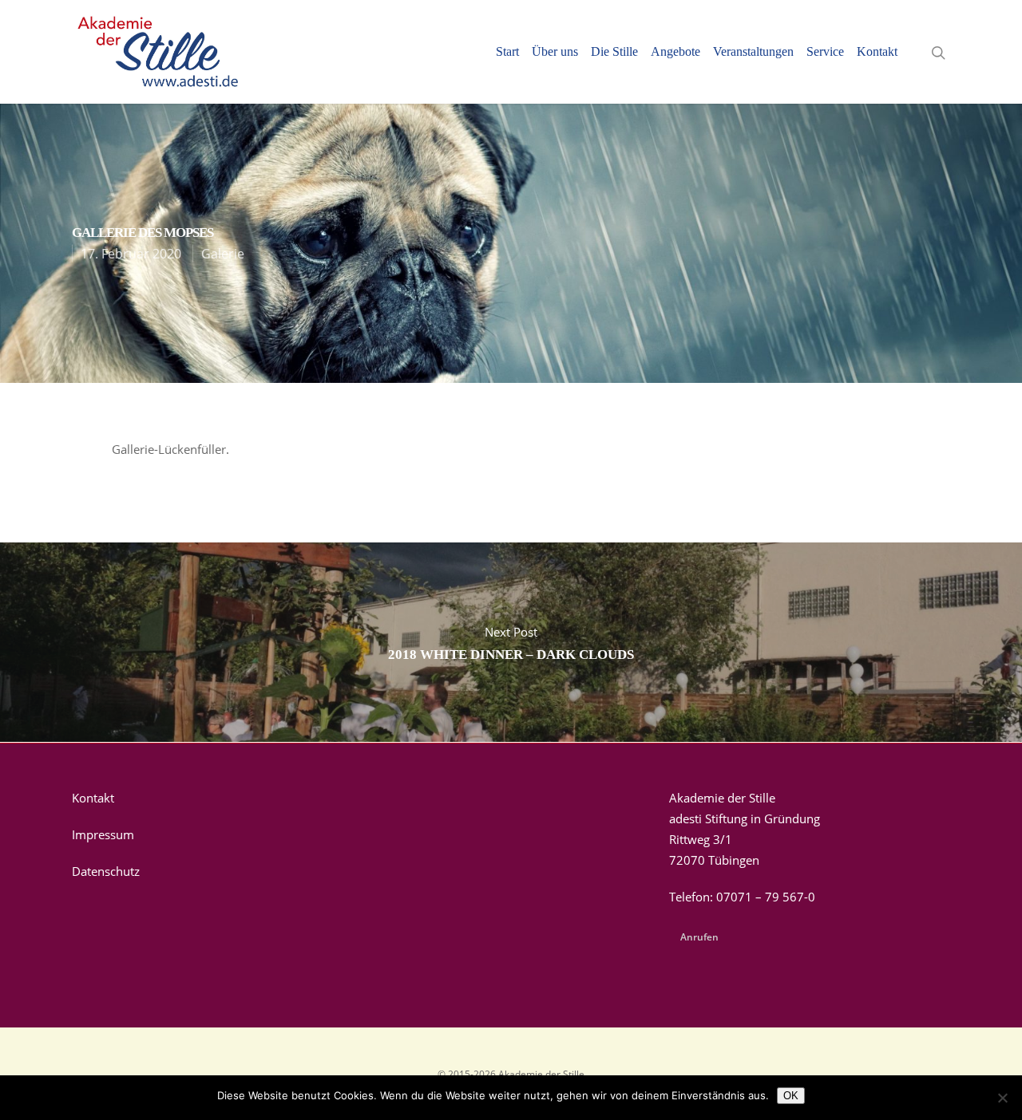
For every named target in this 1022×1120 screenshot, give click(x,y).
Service (825, 51)
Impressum (103, 834)
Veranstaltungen (753, 51)
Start (507, 51)
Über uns (555, 51)
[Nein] (1002, 1098)
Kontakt (877, 51)
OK (790, 1096)
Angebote (675, 51)
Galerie (222, 253)
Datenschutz (106, 871)
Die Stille (614, 51)
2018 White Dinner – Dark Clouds (511, 642)
